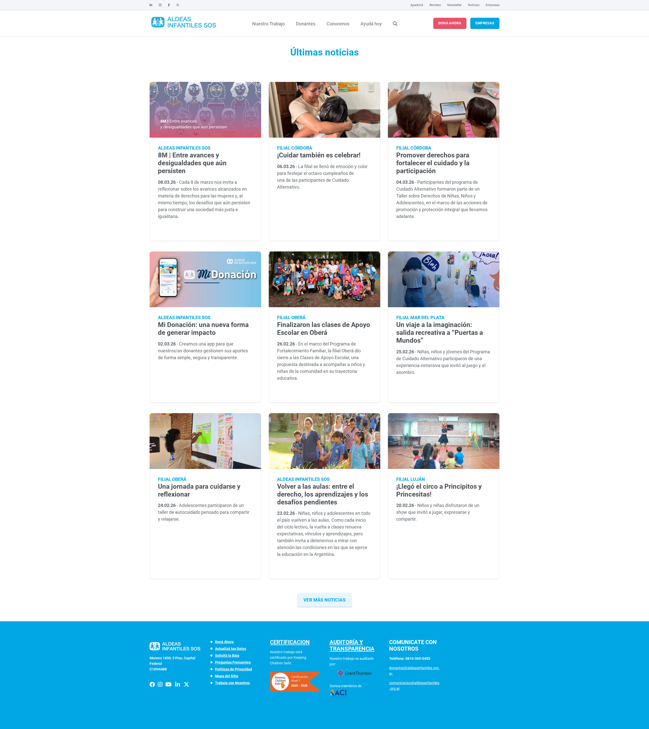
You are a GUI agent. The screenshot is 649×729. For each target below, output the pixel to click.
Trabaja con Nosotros (232, 683)
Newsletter (454, 5)
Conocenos (338, 23)
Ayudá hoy (371, 23)
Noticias (473, 5)
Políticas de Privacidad (233, 669)
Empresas (492, 5)
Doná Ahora (449, 23)
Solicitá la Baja (227, 655)
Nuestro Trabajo (268, 23)
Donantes (305, 23)
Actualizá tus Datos (230, 649)
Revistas (435, 5)
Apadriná (416, 5)
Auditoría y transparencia (352, 645)
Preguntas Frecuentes (233, 662)
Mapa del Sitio (226, 676)
